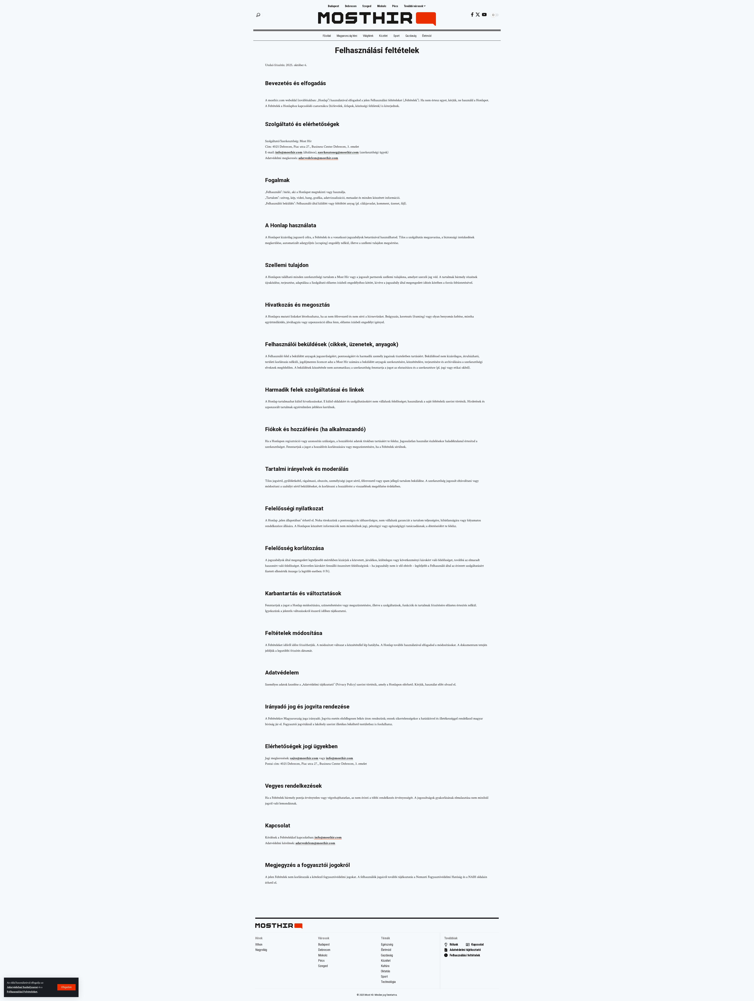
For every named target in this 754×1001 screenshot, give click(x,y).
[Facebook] (472, 14)
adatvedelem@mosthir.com (318, 158)
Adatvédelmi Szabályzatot (22, 987)
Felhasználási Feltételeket (22, 992)
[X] (478, 14)
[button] (66, 987)
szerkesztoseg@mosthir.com (338, 152)
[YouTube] (484, 14)
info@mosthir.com (288, 152)
